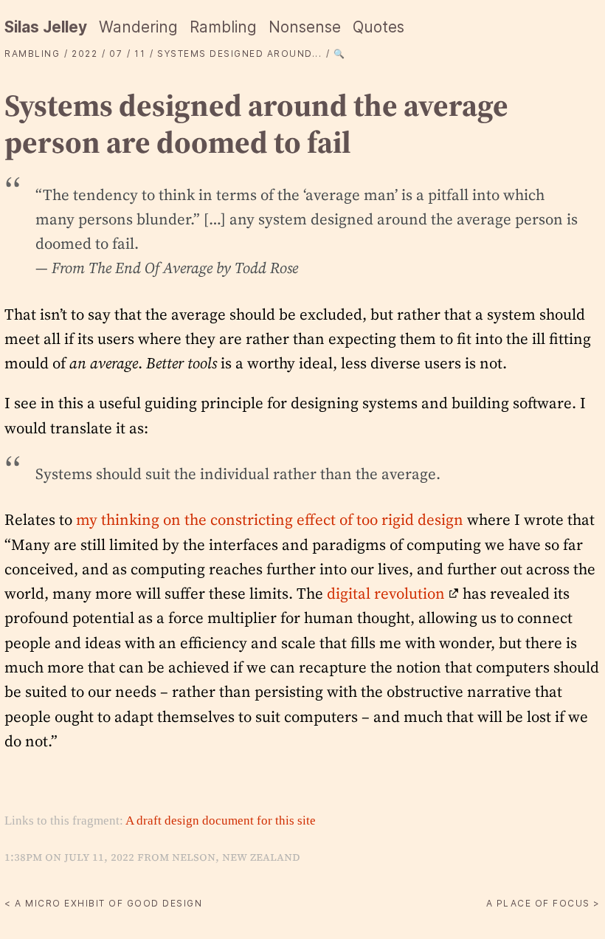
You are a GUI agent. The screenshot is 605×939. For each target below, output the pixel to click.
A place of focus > (543, 903)
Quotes (378, 27)
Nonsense (305, 27)
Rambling (223, 27)
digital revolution (386, 593)
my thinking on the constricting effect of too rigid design (269, 519)
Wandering (138, 27)
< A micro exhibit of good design (103, 903)
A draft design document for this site (220, 821)
